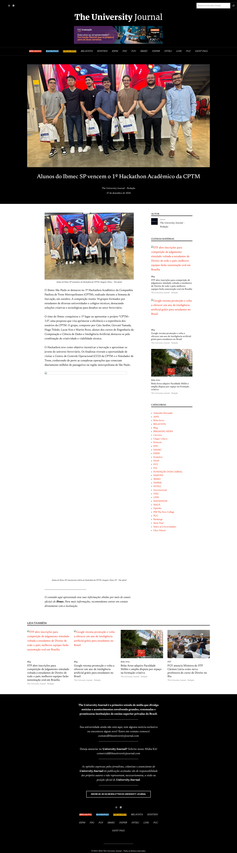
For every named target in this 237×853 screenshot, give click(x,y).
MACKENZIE (160, 501)
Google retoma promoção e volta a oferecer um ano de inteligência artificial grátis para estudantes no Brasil (171, 336)
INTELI (157, 486)
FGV (155, 464)
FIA (155, 468)
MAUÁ (156, 505)
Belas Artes (155, 380)
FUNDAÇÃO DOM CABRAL (168, 472)
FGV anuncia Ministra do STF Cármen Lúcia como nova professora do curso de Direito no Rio (187, 671)
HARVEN (158, 475)
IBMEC (157, 479)
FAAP (156, 461)
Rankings (158, 519)
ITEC (156, 494)
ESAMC (157, 450)
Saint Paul (158, 523)
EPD (155, 446)
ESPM (156, 453)
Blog (153, 277)
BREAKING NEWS (163, 431)
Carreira (157, 435)
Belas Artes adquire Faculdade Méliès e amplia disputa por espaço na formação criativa (170, 387)
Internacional (160, 490)
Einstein (157, 442)
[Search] (233, 5)
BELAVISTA (159, 424)
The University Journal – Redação (118, 188)
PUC (155, 516)
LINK (156, 497)
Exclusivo (158, 457)
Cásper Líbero (160, 439)
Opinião (157, 508)
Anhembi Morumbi (163, 413)
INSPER (157, 483)
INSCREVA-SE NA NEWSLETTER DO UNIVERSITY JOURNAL (118, 794)
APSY (156, 417)
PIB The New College (163, 512)
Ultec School (159, 530)
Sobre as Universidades (164, 527)
